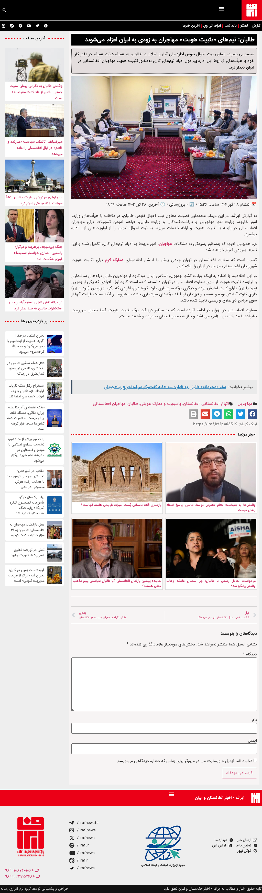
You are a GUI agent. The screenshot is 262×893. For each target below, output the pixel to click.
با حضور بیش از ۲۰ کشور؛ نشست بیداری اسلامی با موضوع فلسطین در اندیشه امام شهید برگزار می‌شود (26, 450)
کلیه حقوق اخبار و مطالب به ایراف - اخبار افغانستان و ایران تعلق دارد (212, 888)
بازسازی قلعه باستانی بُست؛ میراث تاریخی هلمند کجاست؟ (121, 505)
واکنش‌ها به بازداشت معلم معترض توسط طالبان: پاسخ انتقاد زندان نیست (211, 507)
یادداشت (230, 25)
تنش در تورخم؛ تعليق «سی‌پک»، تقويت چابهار (27, 552)
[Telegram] (20, 25)
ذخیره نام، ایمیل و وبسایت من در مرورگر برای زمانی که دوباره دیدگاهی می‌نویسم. (184, 761)
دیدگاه (250, 654)
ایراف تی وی (212, 25)
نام (254, 720)
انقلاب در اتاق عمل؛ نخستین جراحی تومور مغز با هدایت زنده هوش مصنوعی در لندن (26, 479)
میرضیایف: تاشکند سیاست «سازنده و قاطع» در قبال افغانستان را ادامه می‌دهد (34, 148)
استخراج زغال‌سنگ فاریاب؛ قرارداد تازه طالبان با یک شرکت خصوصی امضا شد (26, 391)
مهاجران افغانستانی (109, 403)
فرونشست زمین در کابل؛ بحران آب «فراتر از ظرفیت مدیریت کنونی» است (26, 575)
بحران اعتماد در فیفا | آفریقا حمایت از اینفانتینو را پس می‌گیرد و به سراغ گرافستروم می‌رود (26, 343)
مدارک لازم (114, 260)
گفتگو (244, 25)
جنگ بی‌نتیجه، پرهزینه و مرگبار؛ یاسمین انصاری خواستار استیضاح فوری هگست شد (38, 253)
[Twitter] (37, 25)
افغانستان (191, 403)
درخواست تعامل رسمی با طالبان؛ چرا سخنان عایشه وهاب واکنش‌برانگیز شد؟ (211, 583)
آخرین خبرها (191, 25)
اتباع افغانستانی (215, 403)
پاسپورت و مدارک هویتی (160, 403)
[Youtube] (28, 25)
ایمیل (252, 741)
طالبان (132, 403)
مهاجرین (245, 403)
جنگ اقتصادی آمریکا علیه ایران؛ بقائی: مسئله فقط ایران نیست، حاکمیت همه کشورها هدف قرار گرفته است (26, 418)
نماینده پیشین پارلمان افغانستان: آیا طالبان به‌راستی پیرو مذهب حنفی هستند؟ (117, 583)
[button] (221, 8)
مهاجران (165, 244)
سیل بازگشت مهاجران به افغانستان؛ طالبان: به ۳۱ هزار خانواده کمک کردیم (27, 530)
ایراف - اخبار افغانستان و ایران (219, 798)
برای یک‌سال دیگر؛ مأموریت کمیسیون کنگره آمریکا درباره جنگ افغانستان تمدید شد (27, 505)
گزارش (256, 25)
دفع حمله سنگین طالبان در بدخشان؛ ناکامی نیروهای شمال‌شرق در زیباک (26, 368)
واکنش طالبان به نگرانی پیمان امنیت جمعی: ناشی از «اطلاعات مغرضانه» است (35, 92)
